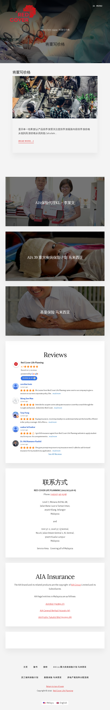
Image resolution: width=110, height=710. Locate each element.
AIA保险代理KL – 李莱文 (55, 202)
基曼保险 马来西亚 (55, 312)
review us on (27, 378)
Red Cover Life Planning (32, 362)
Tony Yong (24, 413)
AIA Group (76, 585)
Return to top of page (55, 686)
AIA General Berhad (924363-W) (55, 611)
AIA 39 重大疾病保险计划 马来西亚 (55, 257)
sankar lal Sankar (27, 427)
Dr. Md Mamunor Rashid (30, 441)
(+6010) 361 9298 (58, 494)
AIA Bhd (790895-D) (55, 604)
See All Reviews (55, 454)
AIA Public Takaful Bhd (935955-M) (55, 617)
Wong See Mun (26, 398)
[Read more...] (26, 141)
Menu (99, 6)
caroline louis (26, 384)
